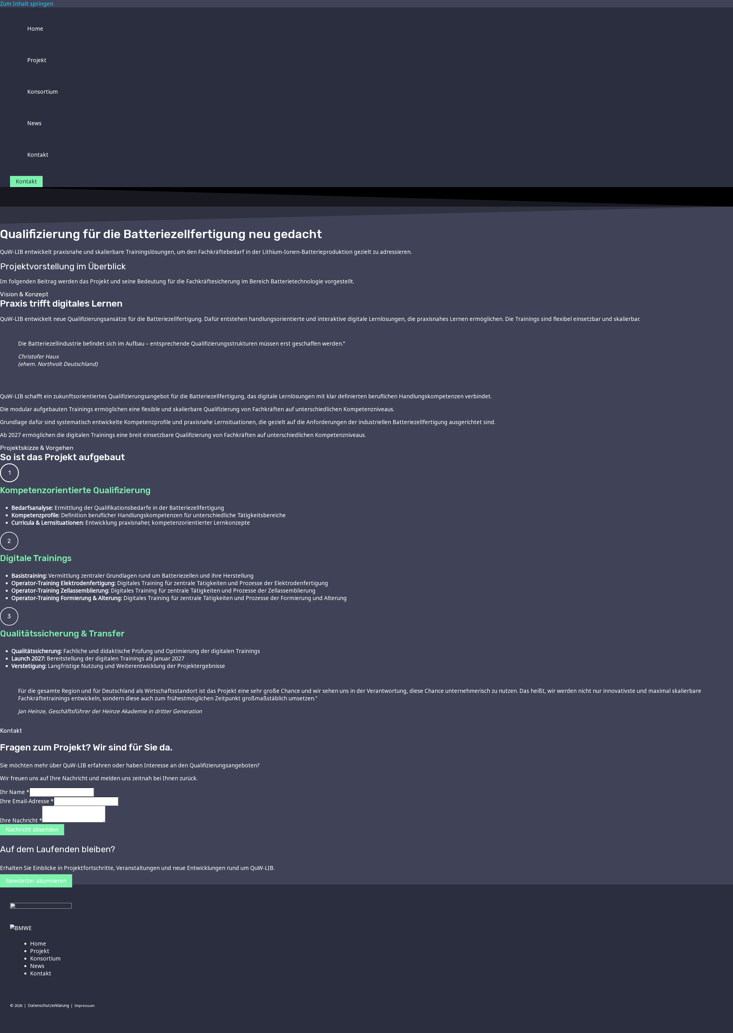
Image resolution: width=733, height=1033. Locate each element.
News (37, 966)
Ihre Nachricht (21, 820)
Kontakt (40, 973)
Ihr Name (14, 792)
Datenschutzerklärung (48, 1005)
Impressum (84, 1005)
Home (38, 943)
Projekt (39, 951)
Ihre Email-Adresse (27, 801)
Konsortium (45, 958)
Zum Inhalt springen (26, 3)
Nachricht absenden (32, 829)
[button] (26, 181)
